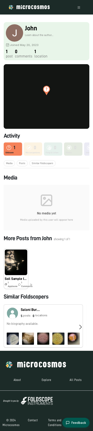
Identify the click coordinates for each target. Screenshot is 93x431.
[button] (46, 90)
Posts (22, 163)
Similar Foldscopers (42, 163)
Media (9, 163)
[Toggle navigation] (79, 7)
